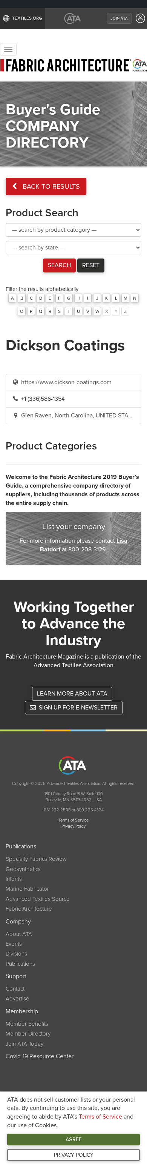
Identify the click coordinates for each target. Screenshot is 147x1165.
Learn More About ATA (72, 693)
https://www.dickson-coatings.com (66, 382)
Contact (15, 988)
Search (59, 265)
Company (18, 921)
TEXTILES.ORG (27, 18)
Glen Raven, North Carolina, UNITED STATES (79, 415)
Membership (22, 1011)
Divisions (16, 953)
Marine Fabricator (27, 888)
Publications (21, 846)
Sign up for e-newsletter (77, 707)
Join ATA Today (24, 1043)
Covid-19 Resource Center (40, 1056)
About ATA (19, 934)
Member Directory (28, 1033)
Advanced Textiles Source (38, 899)
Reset (91, 265)
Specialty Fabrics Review (36, 859)
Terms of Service (100, 1116)
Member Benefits (27, 1023)
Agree (74, 1139)
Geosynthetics (23, 869)
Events (14, 943)
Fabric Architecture (29, 908)
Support (16, 976)
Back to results (50, 186)
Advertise (17, 998)
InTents (14, 879)
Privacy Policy (73, 1155)
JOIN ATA (119, 18)
